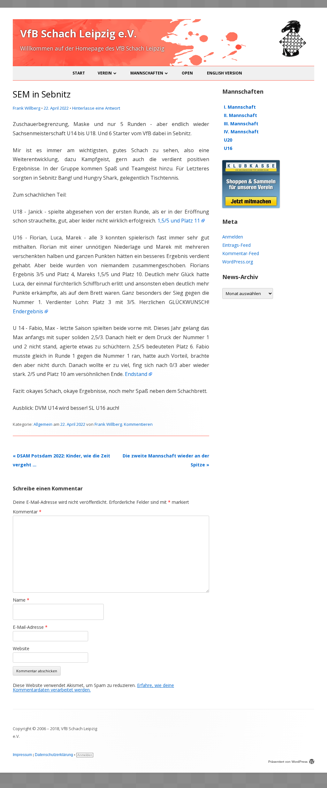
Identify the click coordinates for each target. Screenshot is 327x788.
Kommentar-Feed (240, 253)
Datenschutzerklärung (54, 755)
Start (78, 73)
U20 (228, 140)
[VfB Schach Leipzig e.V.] (292, 56)
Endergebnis (28, 311)
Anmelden (232, 237)
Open (187, 73)
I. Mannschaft (240, 107)
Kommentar (27, 512)
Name (21, 600)
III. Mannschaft (241, 124)
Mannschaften (146, 73)
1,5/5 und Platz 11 (178, 220)
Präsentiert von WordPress (288, 761)
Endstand (136, 374)
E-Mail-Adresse (30, 627)
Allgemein (43, 424)
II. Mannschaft (240, 115)
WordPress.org (237, 262)
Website (21, 648)
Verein (105, 73)
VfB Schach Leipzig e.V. (78, 33)
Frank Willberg (26, 108)
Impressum (22, 755)
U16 (228, 148)
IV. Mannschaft (241, 132)
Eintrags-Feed (236, 245)
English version (224, 73)
